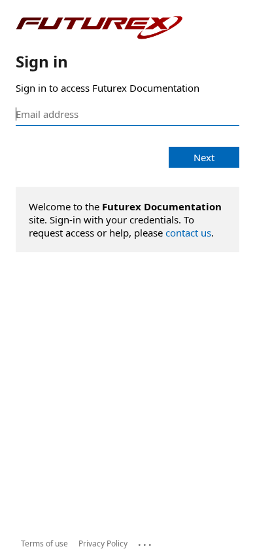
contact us (188, 232)
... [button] (146, 542)
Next (204, 157)
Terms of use (44, 543)
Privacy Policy (103, 543)
